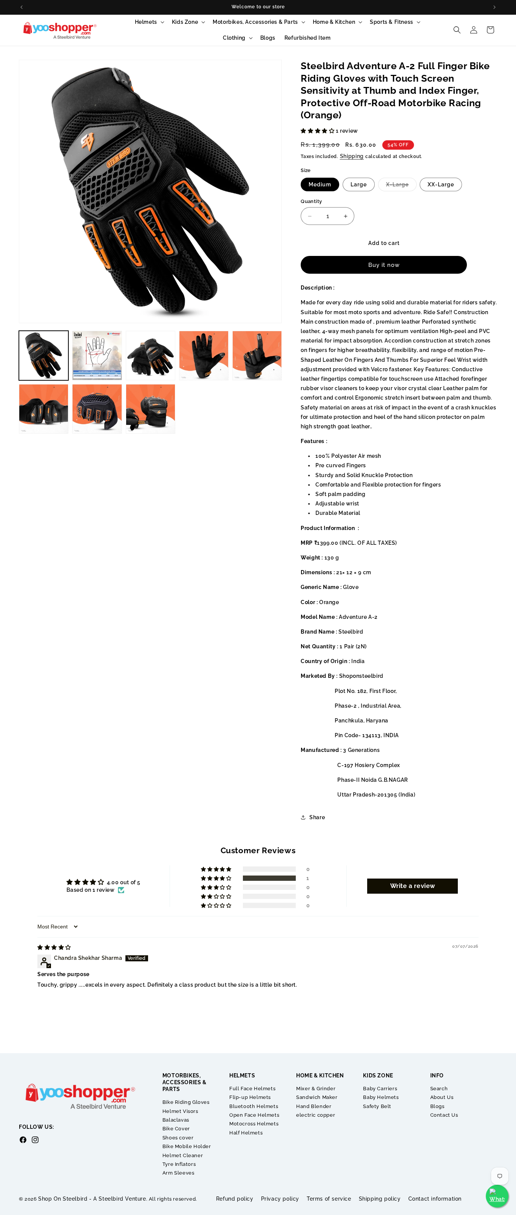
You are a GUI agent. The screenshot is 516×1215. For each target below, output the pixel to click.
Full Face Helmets (252, 1088)
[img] (54, 947)
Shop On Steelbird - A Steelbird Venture (92, 1199)
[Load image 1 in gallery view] (43, 355)
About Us (442, 1097)
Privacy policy (280, 1199)
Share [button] (317, 817)
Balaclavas (175, 1120)
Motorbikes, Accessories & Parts (255, 22)
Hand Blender (313, 1106)
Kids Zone (185, 22)
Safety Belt (377, 1106)
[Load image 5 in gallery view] (257, 355)
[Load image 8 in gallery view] (150, 409)
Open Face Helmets (254, 1115)
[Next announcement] (494, 7)
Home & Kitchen (334, 22)
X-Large (401, 186)
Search (439, 1088)
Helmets (146, 22)
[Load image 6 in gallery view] (43, 409)
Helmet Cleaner (182, 1155)
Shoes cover (178, 1138)
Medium (320, 184)
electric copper (315, 1115)
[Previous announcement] (21, 7)
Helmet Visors (180, 1111)
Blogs (437, 1106)
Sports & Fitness (391, 22)
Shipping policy (380, 1199)
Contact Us (444, 1115)
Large (359, 184)
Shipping (352, 156)
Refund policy (234, 1199)
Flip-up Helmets (250, 1097)
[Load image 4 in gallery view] (204, 355)
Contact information (435, 1199)
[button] (148, 22)
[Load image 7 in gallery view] (97, 409)
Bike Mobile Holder (186, 1146)
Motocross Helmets (253, 1124)
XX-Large (441, 184)
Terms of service (329, 1199)
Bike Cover (176, 1128)
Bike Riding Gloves (186, 1102)
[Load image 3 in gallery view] (150, 355)
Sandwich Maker (316, 1097)
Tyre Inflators (179, 1164)
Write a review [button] (412, 886)
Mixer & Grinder (315, 1088)
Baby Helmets (381, 1097)
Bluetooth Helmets (253, 1106)
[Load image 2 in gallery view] (97, 355)
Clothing (234, 38)
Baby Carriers (380, 1088)
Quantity (311, 201)
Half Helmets (246, 1133)
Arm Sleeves (178, 1173)
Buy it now (384, 265)
